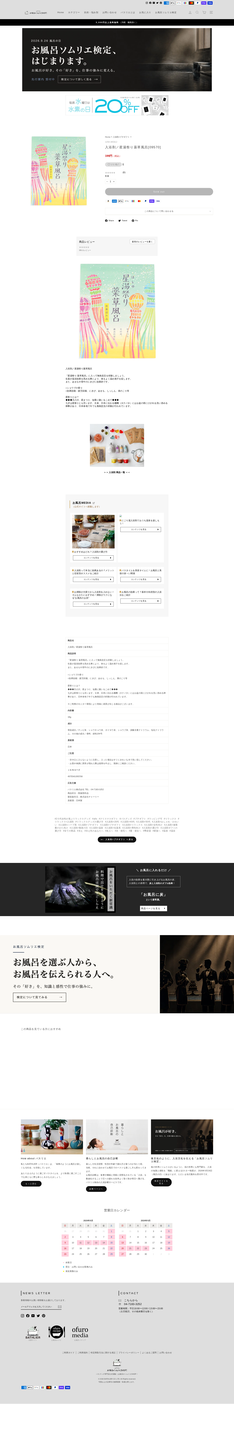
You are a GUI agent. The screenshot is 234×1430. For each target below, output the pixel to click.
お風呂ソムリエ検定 (166, 12)
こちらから (129, 1300)
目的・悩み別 (91, 12)
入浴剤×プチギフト (121, 137)
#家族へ (157, 831)
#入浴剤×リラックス (132, 825)
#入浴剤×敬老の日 (79, 828)
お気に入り (145, 12)
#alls (94, 819)
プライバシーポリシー (128, 1352)
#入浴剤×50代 (143, 822)
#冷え (80, 831)
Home (60, 12)
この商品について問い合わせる (159, 211)
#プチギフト (140, 819)
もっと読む (31, 1184)
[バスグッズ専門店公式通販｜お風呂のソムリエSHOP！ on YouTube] (33, 1315)
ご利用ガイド (68, 1352)
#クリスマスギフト (108, 819)
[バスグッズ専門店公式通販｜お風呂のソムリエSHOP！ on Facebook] (27, 1315)
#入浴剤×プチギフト (88, 825)
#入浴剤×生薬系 (113, 828)
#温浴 (172, 831)
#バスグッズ (126, 819)
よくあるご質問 (149, 1352)
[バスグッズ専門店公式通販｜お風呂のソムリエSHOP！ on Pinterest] (43, 1315)
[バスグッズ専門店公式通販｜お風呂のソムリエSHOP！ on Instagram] (22, 1315)
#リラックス (170, 819)
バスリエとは (128, 12)
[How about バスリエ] (52, 1136)
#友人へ (109, 831)
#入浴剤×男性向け (131, 828)
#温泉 (165, 831)
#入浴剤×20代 (112, 822)
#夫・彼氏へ (121, 831)
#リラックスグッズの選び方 (89, 822)
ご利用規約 (82, 1352)
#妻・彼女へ (135, 831)
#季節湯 (147, 831)
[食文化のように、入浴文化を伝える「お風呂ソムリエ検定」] (182, 1136)
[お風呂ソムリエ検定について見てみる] (117, 974)
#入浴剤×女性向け (153, 825)
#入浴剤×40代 (128, 822)
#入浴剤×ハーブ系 (68, 825)
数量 (107, 176)
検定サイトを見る (161, 1182)
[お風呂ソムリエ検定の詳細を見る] (117, 59)
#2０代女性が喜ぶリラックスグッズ (73, 819)
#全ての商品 (69, 831)
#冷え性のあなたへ (94, 831)
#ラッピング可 (155, 819)
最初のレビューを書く (142, 241)
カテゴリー (74, 12)
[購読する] (59, 1306)
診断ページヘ (96, 1189)
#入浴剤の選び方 (150, 828)
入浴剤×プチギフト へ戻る (118, 839)
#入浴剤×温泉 (96, 828)
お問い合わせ (110, 12)
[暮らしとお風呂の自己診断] (117, 1136)
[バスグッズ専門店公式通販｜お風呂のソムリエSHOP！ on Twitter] (38, 1315)
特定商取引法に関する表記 (103, 1352)
